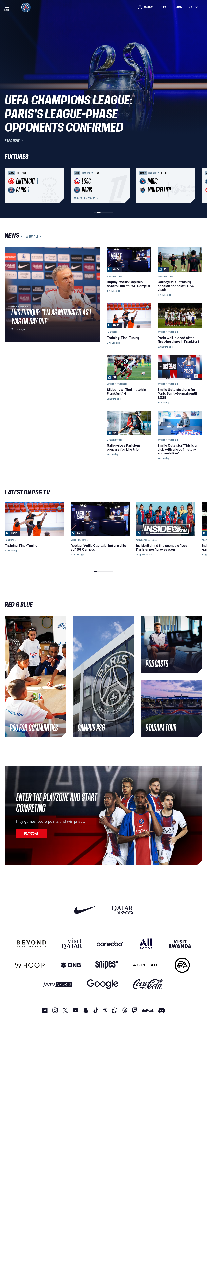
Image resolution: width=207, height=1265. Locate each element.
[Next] (197, 185)
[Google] (102, 984)
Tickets (164, 7)
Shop (179, 7)
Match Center (84, 198)
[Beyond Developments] (31, 944)
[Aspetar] (145, 965)
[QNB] (71, 965)
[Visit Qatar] (72, 944)
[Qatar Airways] (122, 909)
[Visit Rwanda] (180, 944)
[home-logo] (26, 7)
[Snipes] (106, 965)
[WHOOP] (30, 965)
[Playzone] (31, 833)
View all (32, 236)
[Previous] (10, 185)
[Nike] (85, 909)
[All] (146, 944)
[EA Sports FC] (182, 965)
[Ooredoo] (110, 944)
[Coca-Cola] (148, 984)
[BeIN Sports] (57, 984)
